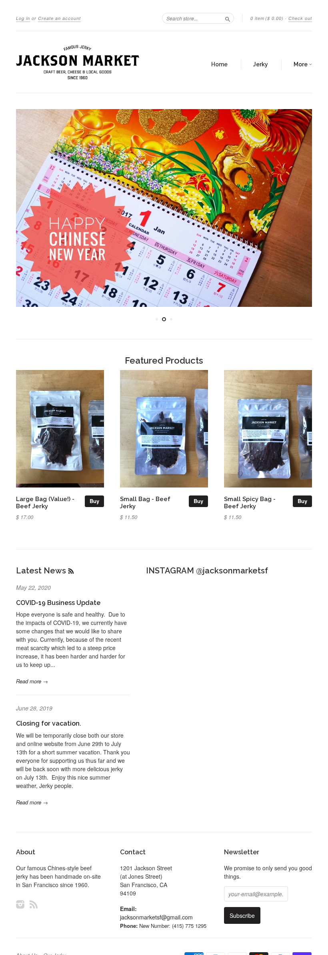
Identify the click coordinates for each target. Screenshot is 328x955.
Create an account (59, 18)
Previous (29, 208)
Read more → (32, 681)
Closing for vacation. (48, 723)
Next (299, 208)
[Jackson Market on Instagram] (20, 904)
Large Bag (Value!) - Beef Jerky (45, 502)
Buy (94, 501)
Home (219, 64)
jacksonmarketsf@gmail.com (156, 917)
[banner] (77, 62)
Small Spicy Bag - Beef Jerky (250, 502)
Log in (23, 18)
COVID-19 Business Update (58, 603)
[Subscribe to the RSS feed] (71, 570)
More (301, 64)
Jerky (260, 64)
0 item (267, 18)
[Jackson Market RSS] (33, 904)
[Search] (227, 18)
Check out (300, 18)
